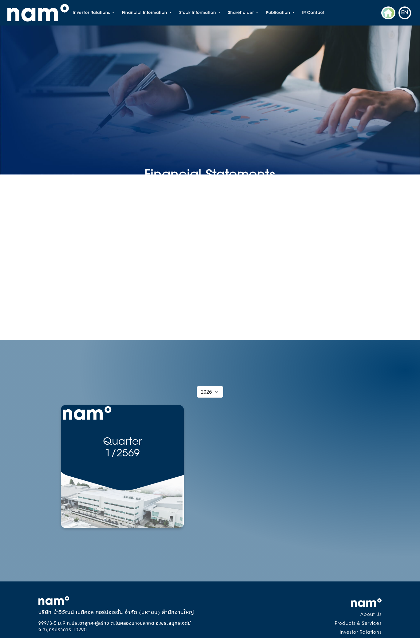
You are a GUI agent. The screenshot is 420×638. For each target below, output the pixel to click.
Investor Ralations (92, 13)
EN (404, 12)
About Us (371, 615)
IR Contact (313, 13)
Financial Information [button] (145, 13)
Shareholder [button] (241, 13)
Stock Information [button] (198, 13)
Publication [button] (278, 13)
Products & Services (358, 624)
